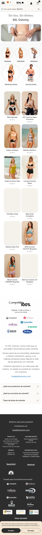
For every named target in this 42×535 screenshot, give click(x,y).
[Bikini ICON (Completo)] (30, 200)
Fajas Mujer (21, 61)
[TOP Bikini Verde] (12, 200)
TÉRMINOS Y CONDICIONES (31, 456)
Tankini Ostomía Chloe (12, 181)
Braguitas (8, 61)
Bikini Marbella (12, 117)
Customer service (31, 436)
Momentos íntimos (11, 84)
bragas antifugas (12, 150)
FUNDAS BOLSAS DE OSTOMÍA (11, 443)
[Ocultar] (38, 9)
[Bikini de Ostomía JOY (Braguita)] (30, 266)
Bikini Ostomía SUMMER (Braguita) (12, 281)
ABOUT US (11, 452)
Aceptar (11, 530)
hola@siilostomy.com (21, 430)
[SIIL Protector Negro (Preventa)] (30, 103)
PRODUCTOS (11, 436)
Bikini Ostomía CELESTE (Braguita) (30, 248)
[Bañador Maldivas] (30, 136)
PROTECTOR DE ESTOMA (11, 446)
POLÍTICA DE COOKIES (31, 454)
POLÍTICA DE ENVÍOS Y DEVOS (31, 439)
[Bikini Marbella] (12, 103)
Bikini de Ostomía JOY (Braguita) (30, 281)
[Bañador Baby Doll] (12, 233)
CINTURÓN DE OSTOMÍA (11, 441)
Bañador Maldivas (29, 150)
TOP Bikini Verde (12, 214)
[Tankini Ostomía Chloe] (12, 167)
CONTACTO (11, 454)
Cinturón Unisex (31, 84)
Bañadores (34, 61)
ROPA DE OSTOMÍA (11, 439)
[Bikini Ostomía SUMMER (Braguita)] (12, 266)
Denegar (31, 530)
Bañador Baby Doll (12, 247)
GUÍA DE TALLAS (31, 442)
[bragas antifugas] (12, 136)
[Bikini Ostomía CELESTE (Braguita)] (30, 233)
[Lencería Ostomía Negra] (30, 167)
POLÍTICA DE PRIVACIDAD (31, 452)
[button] (3, 3)
